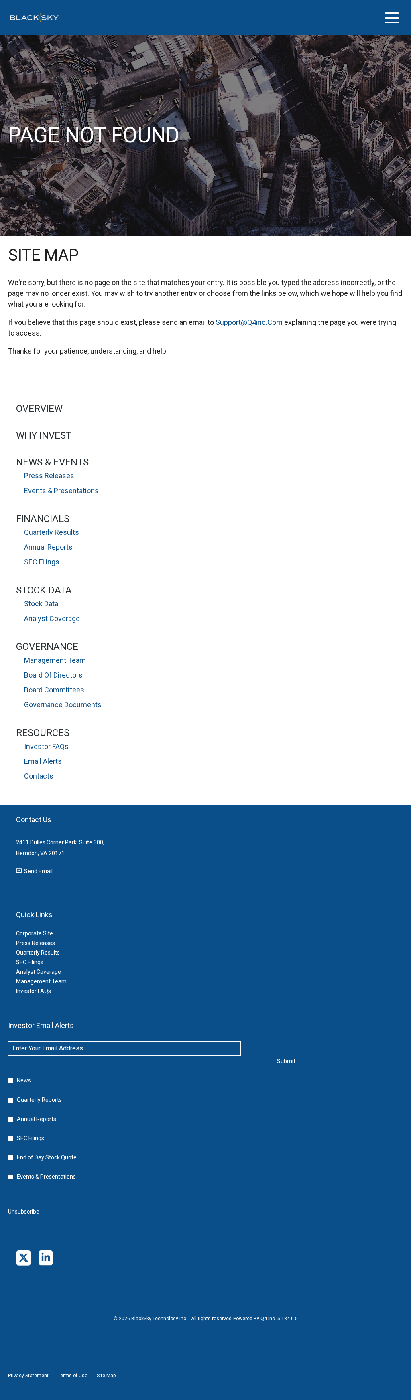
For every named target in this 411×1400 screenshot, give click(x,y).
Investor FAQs (46, 746)
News (24, 1080)
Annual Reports (48, 547)
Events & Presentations (61, 490)
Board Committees (54, 690)
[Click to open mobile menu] (392, 17)
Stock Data (44, 590)
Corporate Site (44, 933)
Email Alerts (43, 761)
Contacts (38, 776)
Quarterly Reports (39, 1100)
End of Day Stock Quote (47, 1157)
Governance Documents (63, 704)
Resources (42, 732)
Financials (42, 518)
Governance (47, 646)
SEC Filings (41, 562)
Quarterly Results (51, 532)
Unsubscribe (23, 1211)
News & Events (52, 462)
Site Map (106, 1381)
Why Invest (43, 435)
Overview (39, 408)
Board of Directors (53, 675)
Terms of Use (72, 1381)
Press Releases (49, 475)
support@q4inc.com (249, 322)
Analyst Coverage (52, 618)
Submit (286, 1061)
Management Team (55, 660)
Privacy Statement (28, 1381)
